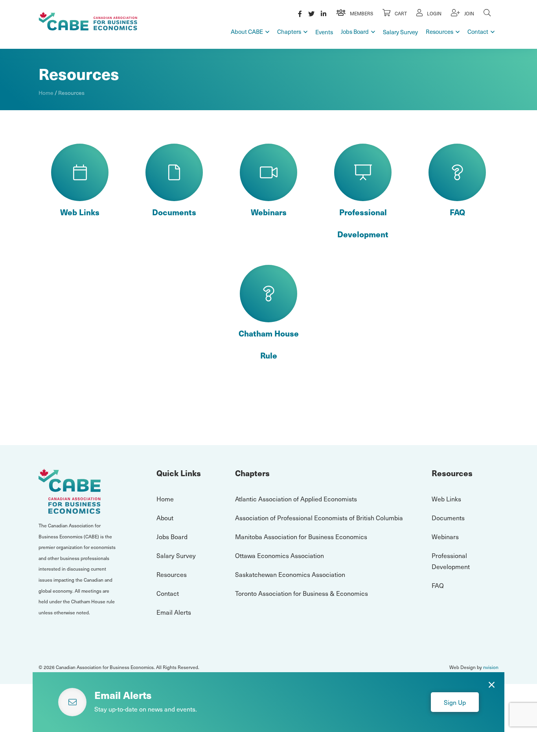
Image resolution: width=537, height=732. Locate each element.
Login (433, 13)
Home (46, 93)
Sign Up (455, 702)
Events (324, 32)
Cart (400, 13)
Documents (174, 212)
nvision (490, 667)
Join (468, 13)
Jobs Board (355, 31)
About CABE (247, 31)
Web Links (79, 212)
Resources (439, 31)
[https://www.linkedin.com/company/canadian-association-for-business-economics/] (323, 13)
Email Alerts (173, 612)
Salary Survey (400, 32)
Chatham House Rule (269, 344)
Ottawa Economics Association (279, 555)
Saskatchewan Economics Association (290, 574)
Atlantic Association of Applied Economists (296, 498)
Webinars (269, 212)
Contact (477, 31)
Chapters (289, 31)
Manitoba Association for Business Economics (301, 536)
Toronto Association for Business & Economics (301, 593)
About (164, 517)
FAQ (457, 212)
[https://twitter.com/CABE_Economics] (311, 13)
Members (361, 13)
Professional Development (362, 223)
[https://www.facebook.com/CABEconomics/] (300, 13)
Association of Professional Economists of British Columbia (319, 517)
